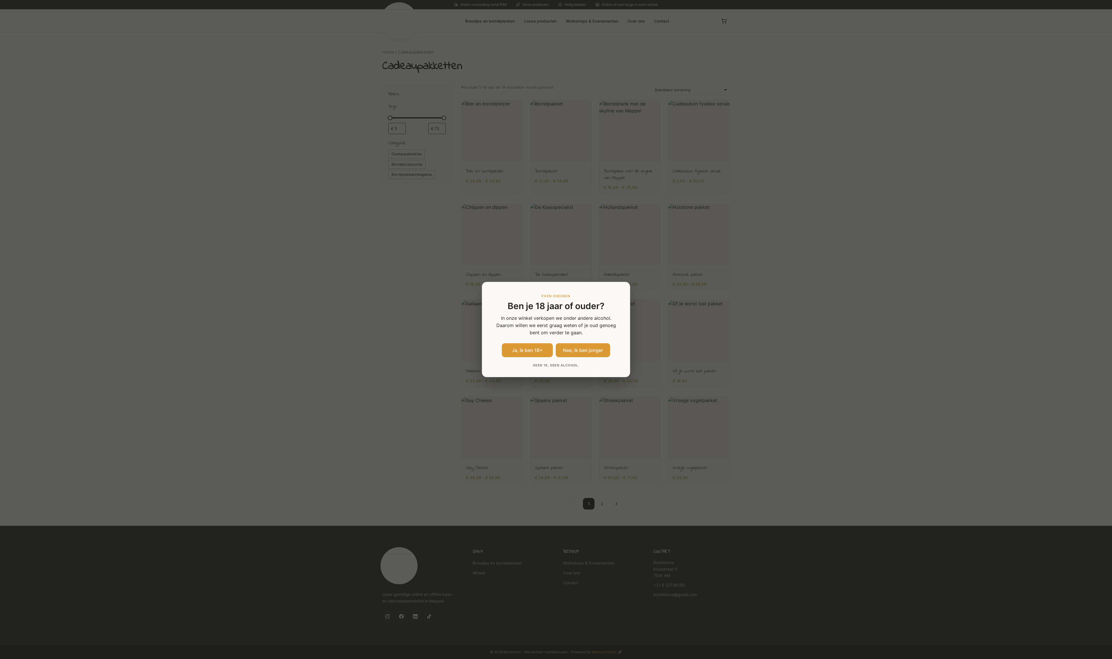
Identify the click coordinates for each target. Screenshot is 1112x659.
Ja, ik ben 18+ (527, 350)
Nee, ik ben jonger (583, 350)
